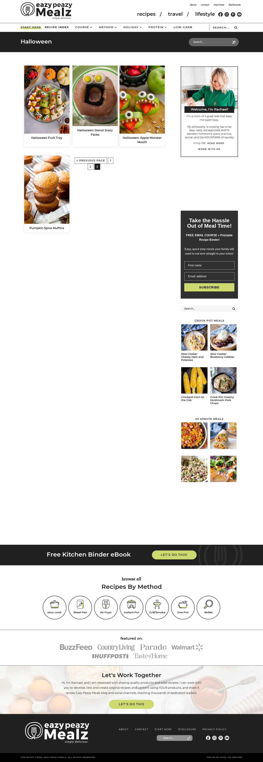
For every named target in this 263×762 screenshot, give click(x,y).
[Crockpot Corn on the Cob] (194, 381)
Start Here (163, 729)
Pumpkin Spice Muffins (47, 228)
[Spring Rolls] (223, 469)
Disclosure (187, 729)
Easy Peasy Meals (46, 11)
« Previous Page (91, 160)
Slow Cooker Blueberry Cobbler (222, 355)
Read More (215, 143)
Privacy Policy (215, 729)
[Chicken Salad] (194, 469)
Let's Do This (131, 704)
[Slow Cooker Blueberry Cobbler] (223, 338)
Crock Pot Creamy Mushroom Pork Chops (222, 400)
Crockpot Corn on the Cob (192, 399)
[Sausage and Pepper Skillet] (194, 436)
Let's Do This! (174, 555)
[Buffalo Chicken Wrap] (223, 436)
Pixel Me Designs (231, 757)
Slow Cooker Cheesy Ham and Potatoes (192, 357)
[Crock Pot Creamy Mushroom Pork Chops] (223, 381)
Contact (141, 729)
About (124, 729)
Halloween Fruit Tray (46, 138)
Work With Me (209, 149)
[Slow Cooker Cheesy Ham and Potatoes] (194, 338)
